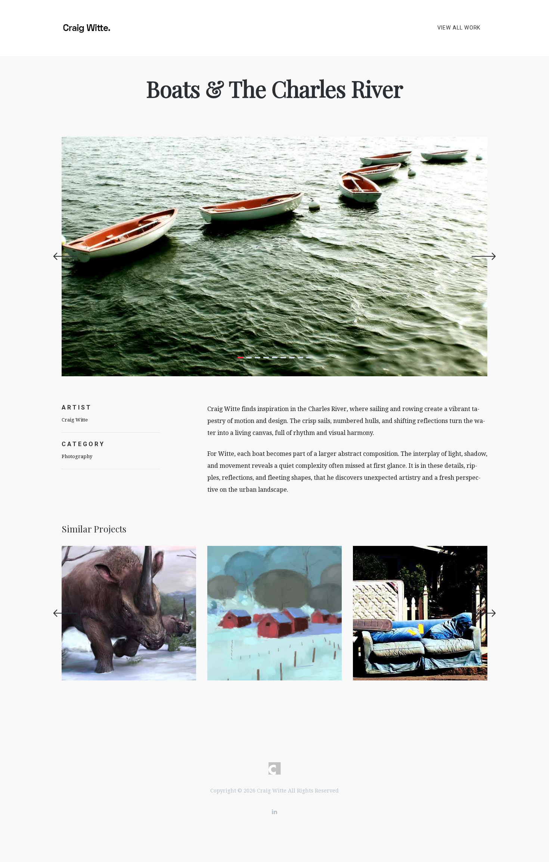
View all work (459, 28)
